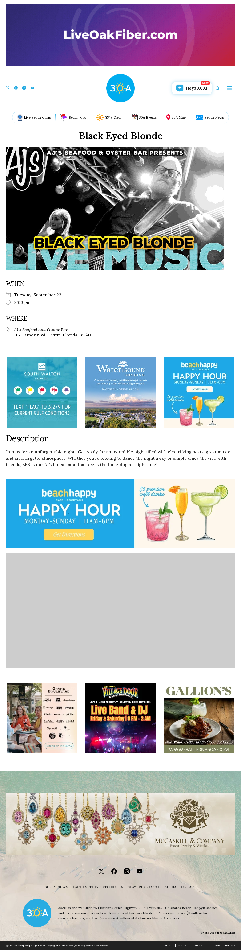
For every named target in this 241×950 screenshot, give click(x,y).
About (169, 945)
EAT (121, 887)
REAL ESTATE (150, 887)
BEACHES (78, 887)
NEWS (62, 887)
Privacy (230, 945)
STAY (132, 887)
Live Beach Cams (37, 117)
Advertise (201, 945)
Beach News (214, 117)
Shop (50, 887)
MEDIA (170, 887)
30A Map (179, 117)
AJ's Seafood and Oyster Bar (41, 329)
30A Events (148, 117)
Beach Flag (77, 117)
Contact (187, 887)
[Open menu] (229, 88)
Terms (216, 945)
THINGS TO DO (102, 887)
